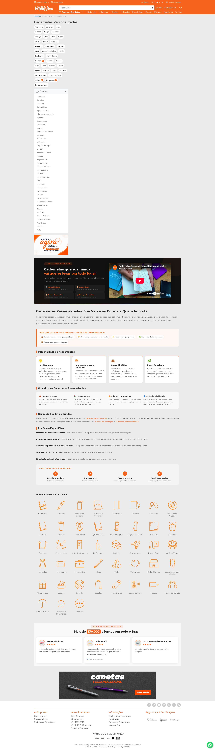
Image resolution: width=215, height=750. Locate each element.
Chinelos (40, 142)
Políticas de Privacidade (44, 722)
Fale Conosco (77, 716)
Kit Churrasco (42, 170)
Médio (61, 51)
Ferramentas (42, 163)
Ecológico (39, 56)
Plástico (62, 70)
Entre (159, 7)
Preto (60, 37)
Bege (46, 32)
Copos (149, 12)
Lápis (39, 181)
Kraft (37, 51)
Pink (46, 37)
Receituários (137, 12)
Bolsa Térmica (42, 198)
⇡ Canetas (103, 12)
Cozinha (40, 226)
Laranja (38, 37)
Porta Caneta (40, 75)
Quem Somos (40, 716)
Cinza (53, 37)
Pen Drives (41, 223)
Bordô (59, 61)
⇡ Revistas (125, 12)
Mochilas (40, 184)
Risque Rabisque (44, 167)
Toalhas (40, 149)
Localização (113, 719)
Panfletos (168, 12)
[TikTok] (155, 2)
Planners (40, 103)
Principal (37, 16)
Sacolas (40, 118)
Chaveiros (41, 125)
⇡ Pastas (114, 12)
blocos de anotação (104, 422)
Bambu (50, 61)
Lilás (37, 66)
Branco (38, 32)
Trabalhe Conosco (79, 728)
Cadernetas (42, 121)
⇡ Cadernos (90, 12)
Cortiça (38, 61)
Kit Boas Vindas (43, 177)
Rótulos (157, 12)
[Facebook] (174, 705)
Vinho (37, 70)
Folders (178, 12)
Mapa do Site (114, 725)
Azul (58, 27)
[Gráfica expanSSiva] (44, 8)
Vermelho (39, 27)
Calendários (42, 107)
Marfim (52, 66)
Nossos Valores (41, 719)
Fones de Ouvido (44, 219)
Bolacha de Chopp (44, 202)
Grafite (60, 66)
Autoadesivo (52, 56)
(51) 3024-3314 (77, 722)
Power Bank (42, 205)
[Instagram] (152, 2)
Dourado (55, 32)
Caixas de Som (43, 216)
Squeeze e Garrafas (45, 132)
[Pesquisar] (151, 7)
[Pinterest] (160, 2)
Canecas (40, 135)
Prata (54, 70)
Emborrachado (41, 85)
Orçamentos (77, 719)
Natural (46, 70)
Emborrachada (55, 75)
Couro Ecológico (49, 51)
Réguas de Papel (44, 146)
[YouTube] (157, 2)
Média (37, 80)
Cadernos (41, 97)
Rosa (44, 66)
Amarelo (49, 27)
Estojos (40, 195)
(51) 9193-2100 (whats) (81, 725)
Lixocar (40, 156)
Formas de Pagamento (119, 722)
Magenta (54, 41)
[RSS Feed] (162, 2)
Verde (45, 41)
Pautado (38, 46)
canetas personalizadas (96, 418)
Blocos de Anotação (45, 114)
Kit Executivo (42, 188)
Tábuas (40, 209)
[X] (169, 705)
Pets (39, 230)
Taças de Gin (42, 160)
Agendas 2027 (42, 111)
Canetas (40, 100)
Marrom (61, 46)
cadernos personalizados (126, 422)
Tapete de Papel (44, 153)
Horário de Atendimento (119, 716)
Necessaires (42, 191)
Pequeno (50, 80)
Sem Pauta (49, 46)
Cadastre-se (170, 7)
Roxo (37, 41)
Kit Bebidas (41, 174)
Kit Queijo (41, 212)
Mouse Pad (41, 139)
